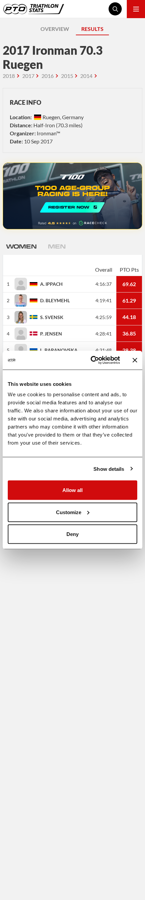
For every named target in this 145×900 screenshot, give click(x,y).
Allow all (72, 490)
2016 (47, 76)
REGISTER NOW (72, 196)
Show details (108, 468)
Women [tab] (21, 246)
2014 (86, 76)
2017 (28, 76)
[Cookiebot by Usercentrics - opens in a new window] (91, 360)
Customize (68, 512)
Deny (72, 534)
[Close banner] (135, 360)
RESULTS (92, 29)
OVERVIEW (54, 29)
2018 (9, 76)
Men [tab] (56, 246)
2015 (67, 76)
